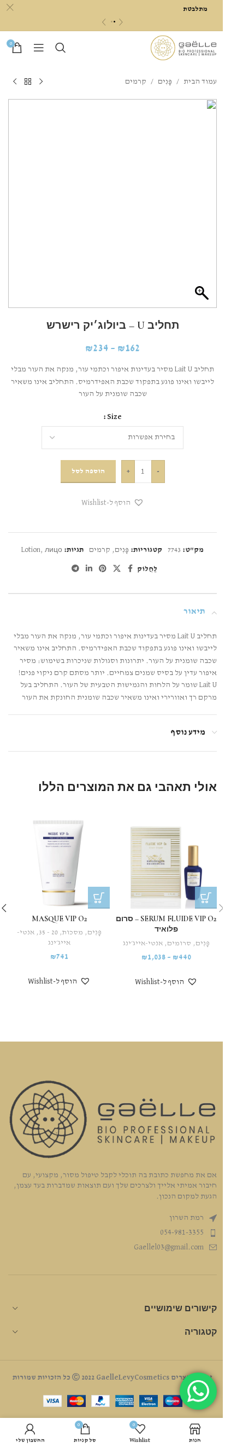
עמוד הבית (200, 81)
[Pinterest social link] (103, 569)
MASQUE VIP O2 (59, 918)
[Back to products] (27, 81)
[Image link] (112, 1119)
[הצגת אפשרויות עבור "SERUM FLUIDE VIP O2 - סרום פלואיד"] (206, 898)
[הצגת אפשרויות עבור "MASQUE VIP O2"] (99, 898)
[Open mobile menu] (39, 48)
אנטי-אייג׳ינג (143, 943)
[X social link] (117, 569)
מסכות (72, 932)
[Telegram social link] (75, 569)
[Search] (61, 48)
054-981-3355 (182, 1232)
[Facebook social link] (130, 569)
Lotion (30, 550)
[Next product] (14, 81)
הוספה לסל (88, 471)
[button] (112, 503)
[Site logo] (183, 47)
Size (114, 417)
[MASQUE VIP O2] (59, 858)
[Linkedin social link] (89, 569)
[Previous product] (41, 81)
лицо (53, 550)
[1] (111, 21)
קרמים (135, 81)
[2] (114, 21)
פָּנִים (165, 81)
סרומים (179, 943)
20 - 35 (48, 932)
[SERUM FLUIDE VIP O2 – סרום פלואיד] (166, 858)
